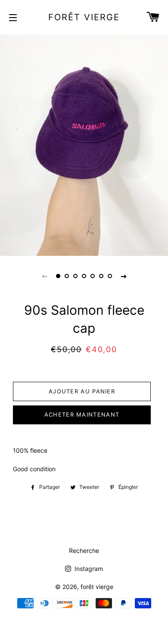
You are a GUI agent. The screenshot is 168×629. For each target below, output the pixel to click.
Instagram (88, 568)
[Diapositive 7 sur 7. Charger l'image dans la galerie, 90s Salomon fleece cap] (110, 276)
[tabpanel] (84, 144)
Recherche (84, 550)
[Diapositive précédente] (44, 276)
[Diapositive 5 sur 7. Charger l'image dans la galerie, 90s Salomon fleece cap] (92, 276)
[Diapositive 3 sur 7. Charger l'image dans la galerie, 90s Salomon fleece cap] (75, 276)
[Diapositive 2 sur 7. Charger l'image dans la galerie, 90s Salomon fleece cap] (66, 276)
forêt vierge (84, 17)
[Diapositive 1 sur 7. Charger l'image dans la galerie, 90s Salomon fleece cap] (58, 276)
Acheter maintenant (81, 414)
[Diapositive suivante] (123, 276)
